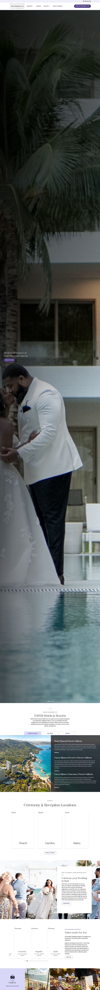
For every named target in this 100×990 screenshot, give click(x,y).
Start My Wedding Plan (82, 6)
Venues (38, 6)
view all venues (50, 852)
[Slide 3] (48, 701)
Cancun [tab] (67, 733)
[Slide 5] (51, 701)
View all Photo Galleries (12, 986)
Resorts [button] (30, 6)
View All (56, 752)
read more (66, 903)
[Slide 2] (47, 701)
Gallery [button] (46, 6)
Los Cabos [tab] (50, 733)
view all (68, 957)
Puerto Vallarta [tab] (32, 733)
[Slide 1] (46, 701)
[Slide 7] (53, 701)
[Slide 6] (52, 701)
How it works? (58, 6)
